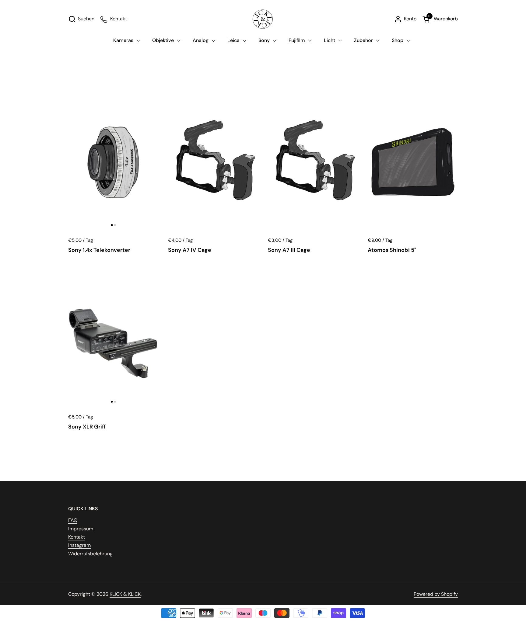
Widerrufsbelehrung (90, 553)
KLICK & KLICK (125, 594)
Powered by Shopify (436, 594)
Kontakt (76, 537)
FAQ (72, 520)
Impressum (80, 529)
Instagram (79, 545)
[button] (81, 19)
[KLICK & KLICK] (263, 19)
